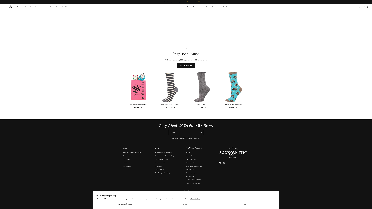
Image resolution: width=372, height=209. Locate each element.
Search (125, 163)
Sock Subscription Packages (132, 152)
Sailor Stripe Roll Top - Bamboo (170, 104)
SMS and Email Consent (194, 166)
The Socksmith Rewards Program (166, 156)
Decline (245, 204)
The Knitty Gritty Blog (162, 173)
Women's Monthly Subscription (138, 104)
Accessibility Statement (194, 179)
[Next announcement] (248, 2)
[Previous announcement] (124, 2)
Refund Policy (190, 169)
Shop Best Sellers (186, 65)
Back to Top (186, 191)
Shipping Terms (160, 163)
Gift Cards (126, 159)
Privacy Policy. (195, 199)
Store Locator (159, 169)
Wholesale (158, 166)
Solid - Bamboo (201, 104)
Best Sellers (127, 156)
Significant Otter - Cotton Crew (233, 104)
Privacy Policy (190, 163)
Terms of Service (192, 173)
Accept (185, 204)
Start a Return (191, 159)
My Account (190, 176)
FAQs (188, 152)
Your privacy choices (193, 183)
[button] (3, 7)
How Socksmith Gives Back (163, 152)
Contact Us (190, 156)
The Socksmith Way (161, 159)
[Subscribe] (201, 132)
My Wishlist (127, 166)
